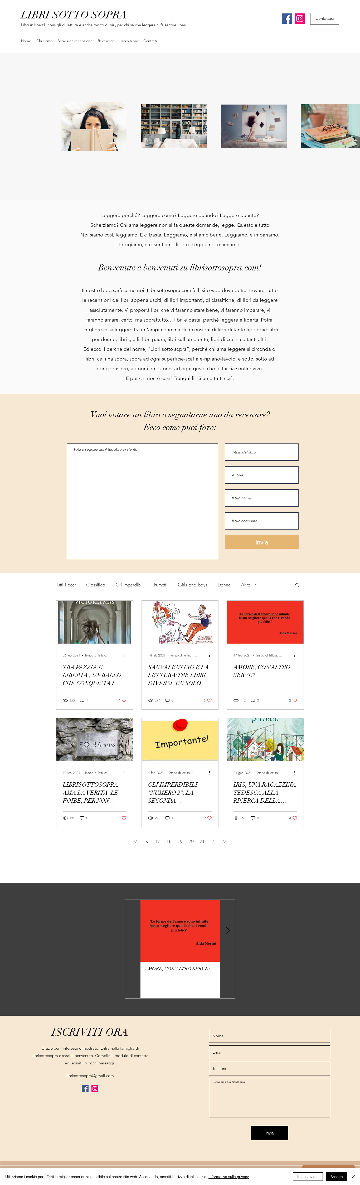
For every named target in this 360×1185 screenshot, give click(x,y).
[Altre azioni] (126, 655)
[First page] (135, 841)
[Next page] (213, 841)
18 (169, 841)
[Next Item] (227, 931)
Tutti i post (66, 584)
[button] (106, 41)
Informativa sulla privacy (228, 1176)
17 (157, 841)
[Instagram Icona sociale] (300, 18)
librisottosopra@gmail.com (90, 1075)
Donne (224, 584)
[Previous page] (147, 841)
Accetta (336, 1176)
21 (202, 841)
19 (180, 841)
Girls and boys (192, 584)
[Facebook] (287, 18)
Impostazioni (307, 1176)
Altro (245, 584)
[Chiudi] (354, 1176)
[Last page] (224, 841)
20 (191, 841)
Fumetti (160, 584)
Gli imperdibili (130, 584)
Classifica (95, 584)
